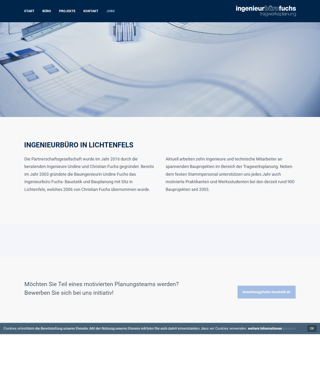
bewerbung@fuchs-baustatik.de (266, 292)
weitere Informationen (265, 328)
